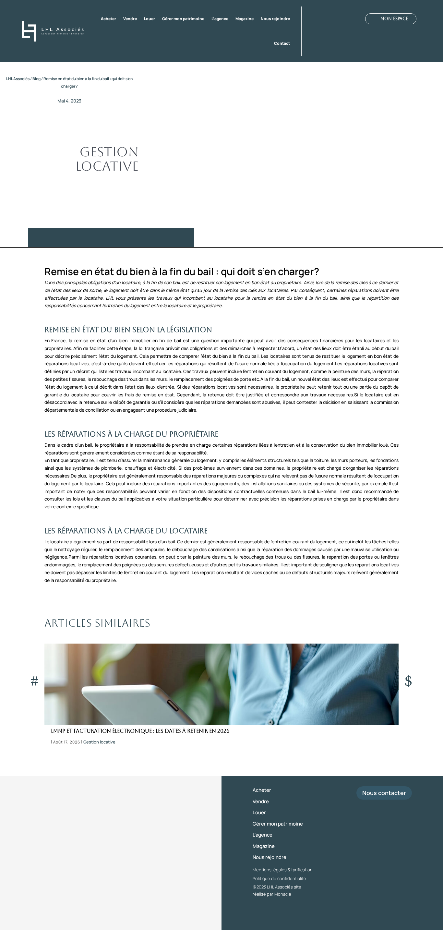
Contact (282, 43)
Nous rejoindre (275, 18)
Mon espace (394, 18)
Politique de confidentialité (279, 878)
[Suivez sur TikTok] (354, 19)
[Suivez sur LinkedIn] (331, 19)
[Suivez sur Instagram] (319, 19)
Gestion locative (107, 159)
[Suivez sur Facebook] (308, 19)
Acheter (108, 18)
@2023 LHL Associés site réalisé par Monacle (277, 890)
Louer (149, 18)
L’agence (219, 18)
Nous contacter (384, 793)
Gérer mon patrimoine (183, 18)
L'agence (262, 834)
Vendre (130, 18)
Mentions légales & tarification (283, 870)
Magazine (244, 18)
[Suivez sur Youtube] (343, 19)
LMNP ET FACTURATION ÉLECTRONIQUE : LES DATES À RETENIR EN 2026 (140, 731)
